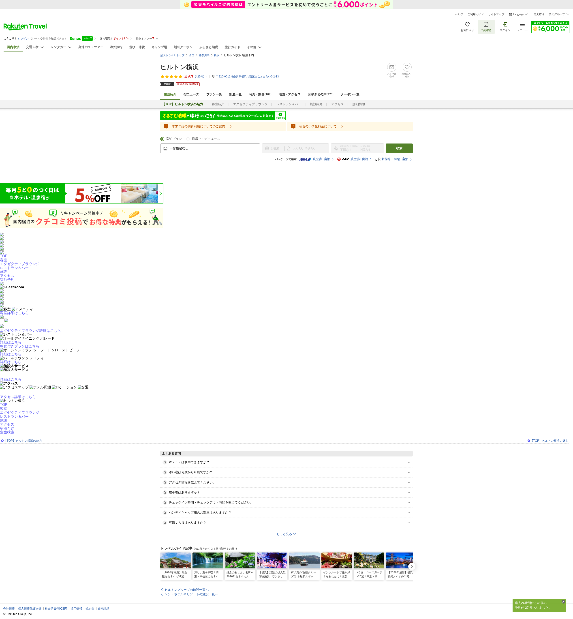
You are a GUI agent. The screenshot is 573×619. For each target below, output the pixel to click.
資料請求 (103, 608)
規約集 (90, 608)
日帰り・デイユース (206, 139)
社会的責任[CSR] (56, 608)
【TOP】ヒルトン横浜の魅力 (23, 440)
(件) (199, 76)
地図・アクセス (290, 94)
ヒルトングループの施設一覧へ (187, 589)
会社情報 (9, 608)
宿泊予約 (7, 428)
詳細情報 (359, 104)
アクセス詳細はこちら (18, 397)
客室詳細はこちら (14, 313)
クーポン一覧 (350, 94)
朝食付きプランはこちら (19, 346)
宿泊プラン (174, 139)
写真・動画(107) (260, 94)
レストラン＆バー (288, 104)
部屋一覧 (235, 94)
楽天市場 (539, 14)
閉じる (563, 602)
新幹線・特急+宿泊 (394, 159)
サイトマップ (496, 14)
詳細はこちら (10, 342)
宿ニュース (191, 94)
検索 (399, 148)
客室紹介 (218, 104)
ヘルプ (459, 14)
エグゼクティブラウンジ (250, 104)
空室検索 (7, 432)
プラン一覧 (214, 94)
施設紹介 (316, 104)
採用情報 (76, 608)
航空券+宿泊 (321, 159)
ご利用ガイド (476, 14)
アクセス (337, 104)
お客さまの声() (321, 94)
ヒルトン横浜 (179, 67)
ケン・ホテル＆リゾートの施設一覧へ (191, 594)
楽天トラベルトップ (172, 55)
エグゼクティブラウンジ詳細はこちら (30, 330)
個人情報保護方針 (29, 608)
